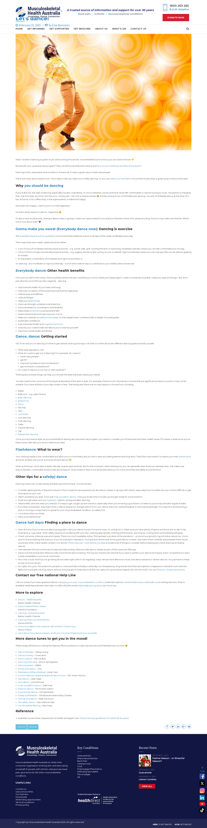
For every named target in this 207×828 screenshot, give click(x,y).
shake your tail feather (121, 178)
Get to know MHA (24, 791)
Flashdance (25, 449)
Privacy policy (22, 805)
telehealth (150, 582)
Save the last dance (27, 692)
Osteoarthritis (84, 755)
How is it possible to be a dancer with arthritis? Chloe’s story (47, 626)
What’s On (119, 28)
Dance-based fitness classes (32, 606)
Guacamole (145, 772)
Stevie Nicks (185, 456)
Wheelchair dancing (28, 434)
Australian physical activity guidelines (37, 236)
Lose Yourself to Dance (29, 685)
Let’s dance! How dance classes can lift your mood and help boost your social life (57, 633)
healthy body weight (48, 317)
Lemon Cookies (147, 779)
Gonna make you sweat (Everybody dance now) (56, 229)
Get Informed (36, 28)
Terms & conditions (25, 802)
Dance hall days (29, 522)
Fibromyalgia (83, 774)
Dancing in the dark (27, 662)
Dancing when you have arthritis (33, 620)
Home (19, 28)
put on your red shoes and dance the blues (119, 166)
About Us (101, 28)
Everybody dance (30, 270)
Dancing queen (25, 665)
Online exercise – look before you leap (86, 543)
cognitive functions (53, 324)
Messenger (111, 585)
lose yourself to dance (65, 497)
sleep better (33, 301)
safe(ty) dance (55, 477)
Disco (21, 404)
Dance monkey (25, 655)
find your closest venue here (171, 569)
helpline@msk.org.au (88, 585)
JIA (78, 777)
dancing (21, 727)
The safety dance (26, 702)
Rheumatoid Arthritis (87, 758)
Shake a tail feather (27, 695)
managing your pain (67, 582)
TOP (202, 771)
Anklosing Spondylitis (87, 771)
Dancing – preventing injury (31, 613)
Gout (79, 766)
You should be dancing (29, 705)
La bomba (23, 414)
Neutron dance (25, 689)
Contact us (138, 28)
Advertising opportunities (28, 799)
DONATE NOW (175, 17)
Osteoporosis (84, 763)
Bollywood (23, 401)
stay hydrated (49, 500)
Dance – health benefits (30, 599)
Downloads (21, 797)
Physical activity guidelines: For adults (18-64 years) (104, 718)
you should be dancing (43, 186)
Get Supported (59, 28)
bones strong (36, 311)
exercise (33, 727)
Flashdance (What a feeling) (31, 672)
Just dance (23, 679)
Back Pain (82, 761)
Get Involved (82, 28)
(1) (81, 258)
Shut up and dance (27, 699)
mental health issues (134, 582)
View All (147, 786)
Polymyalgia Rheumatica (89, 769)
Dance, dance (27, 336)
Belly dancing (24, 397)
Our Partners (22, 794)
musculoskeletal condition (91, 582)
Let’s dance (23, 682)
